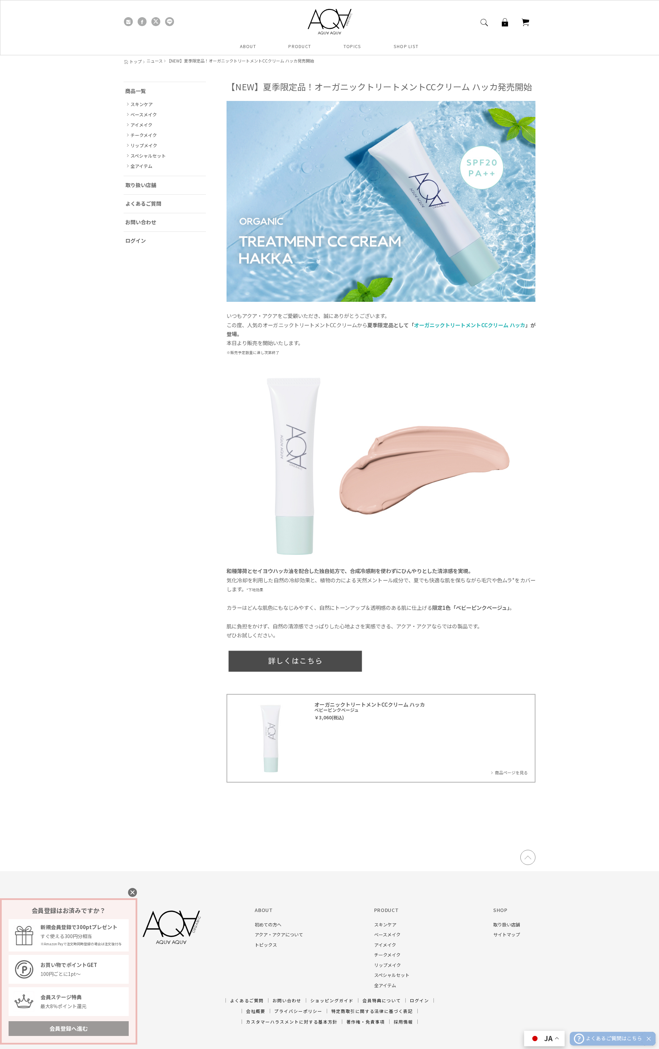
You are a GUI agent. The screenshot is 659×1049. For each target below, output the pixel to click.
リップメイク (143, 145)
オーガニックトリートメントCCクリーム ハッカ (469, 325)
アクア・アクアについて (279, 934)
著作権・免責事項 (365, 1021)
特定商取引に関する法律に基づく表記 (372, 1011)
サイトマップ (506, 934)
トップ (135, 61)
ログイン (135, 240)
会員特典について (381, 1000)
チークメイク (143, 135)
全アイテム (141, 166)
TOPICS (352, 46)
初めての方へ (268, 924)
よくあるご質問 (143, 203)
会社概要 (255, 1011)
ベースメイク (143, 114)
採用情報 (403, 1021)
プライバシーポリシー (298, 1011)
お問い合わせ (140, 222)
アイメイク (141, 125)
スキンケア (141, 104)
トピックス (266, 945)
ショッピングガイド (332, 1000)
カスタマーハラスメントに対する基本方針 (291, 1021)
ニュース (155, 60)
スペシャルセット (148, 155)
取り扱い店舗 (140, 185)
